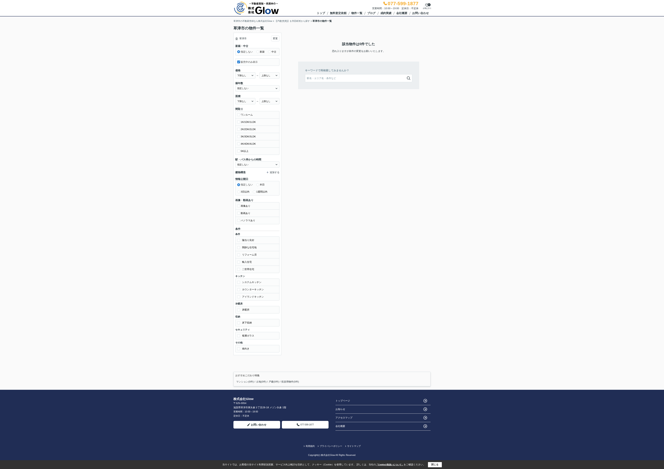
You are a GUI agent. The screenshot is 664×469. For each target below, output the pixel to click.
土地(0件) (261, 381)
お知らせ (340, 409)
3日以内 (245, 191)
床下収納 (247, 322)
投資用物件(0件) (290, 381)
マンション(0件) (245, 381)
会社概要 (401, 13)
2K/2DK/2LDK (248, 129)
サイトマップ (354, 446)
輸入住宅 (247, 262)
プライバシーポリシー (331, 446)
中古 (273, 51)
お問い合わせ (420, 13)
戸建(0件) (274, 381)
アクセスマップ (343, 417)
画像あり (245, 205)
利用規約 (310, 446)
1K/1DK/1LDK (248, 122)
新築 (262, 51)
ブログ (371, 13)
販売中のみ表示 (249, 62)
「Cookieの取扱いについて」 (390, 464)
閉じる (435, 464)
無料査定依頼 (338, 13)
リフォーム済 (249, 254)
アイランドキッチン (253, 296)
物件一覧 (356, 13)
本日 (262, 184)
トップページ (342, 400)
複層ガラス (248, 335)
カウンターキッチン (253, 289)
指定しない (247, 51)
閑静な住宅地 (249, 247)
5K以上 (244, 151)
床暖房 (245, 309)
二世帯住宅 (248, 269)
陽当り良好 (248, 240)
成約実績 (385, 13)
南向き (245, 348)
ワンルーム (247, 114)
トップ (321, 13)
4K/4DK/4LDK (248, 143)
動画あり (245, 213)
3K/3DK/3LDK (248, 136)
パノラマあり (248, 220)
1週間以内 (261, 191)
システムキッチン (251, 282)
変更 (275, 38)
